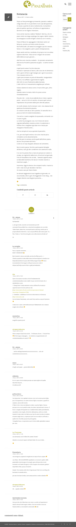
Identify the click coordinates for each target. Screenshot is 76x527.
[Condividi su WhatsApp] (35, 195)
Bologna (65, 37)
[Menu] (68, 4)
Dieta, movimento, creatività (67, 44)
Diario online (30, 17)
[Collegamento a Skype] (64, 524)
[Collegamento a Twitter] (70, 524)
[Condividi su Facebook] (23, 195)
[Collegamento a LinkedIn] (67, 524)
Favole (65, 50)
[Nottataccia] (8, 17)
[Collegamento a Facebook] (61, 524)
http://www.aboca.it (18, 297)
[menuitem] (64, 4)
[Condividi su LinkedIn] (47, 195)
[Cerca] (64, 4)
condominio (23, 185)
